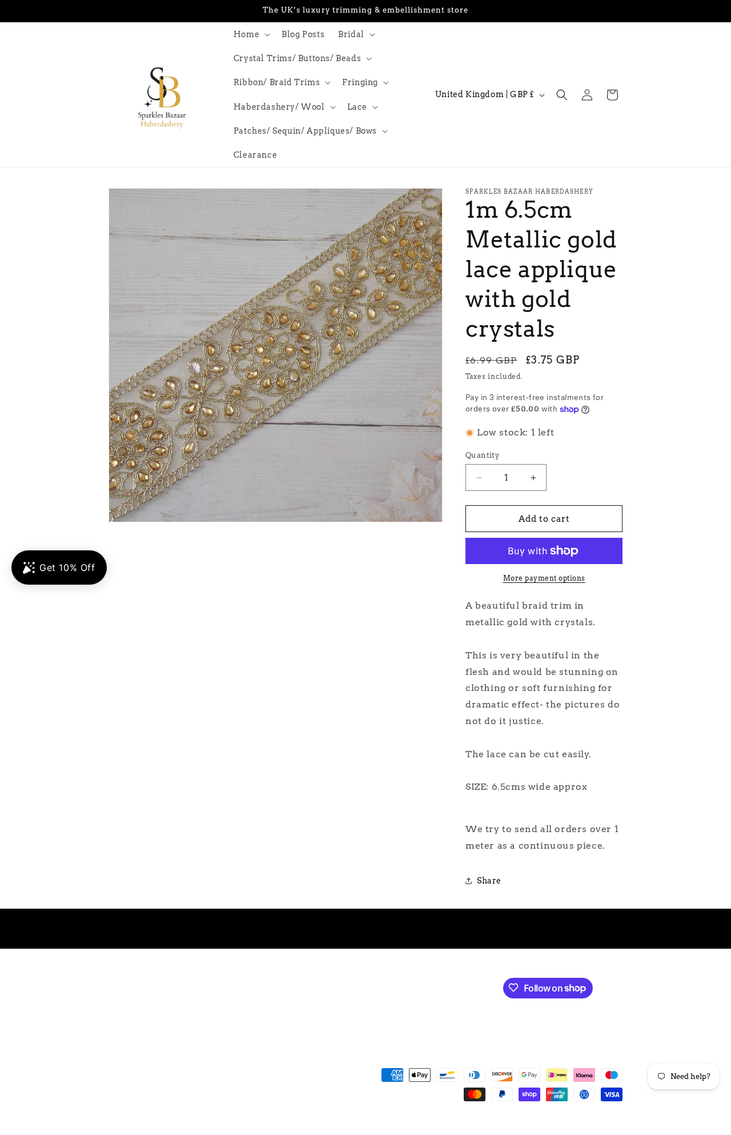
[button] (251, 34)
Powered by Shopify (275, 1129)
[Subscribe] (301, 986)
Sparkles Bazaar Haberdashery (187, 1129)
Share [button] (489, 880)
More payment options (544, 578)
